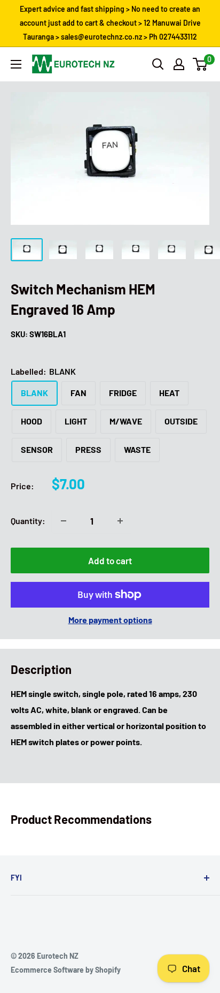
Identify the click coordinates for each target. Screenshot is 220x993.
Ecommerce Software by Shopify (66, 969)
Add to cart (110, 560)
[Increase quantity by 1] (120, 521)
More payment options (110, 620)
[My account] (179, 64)
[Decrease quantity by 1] (63, 521)
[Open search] (158, 64)
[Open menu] (16, 64)
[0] (200, 64)
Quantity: (28, 521)
